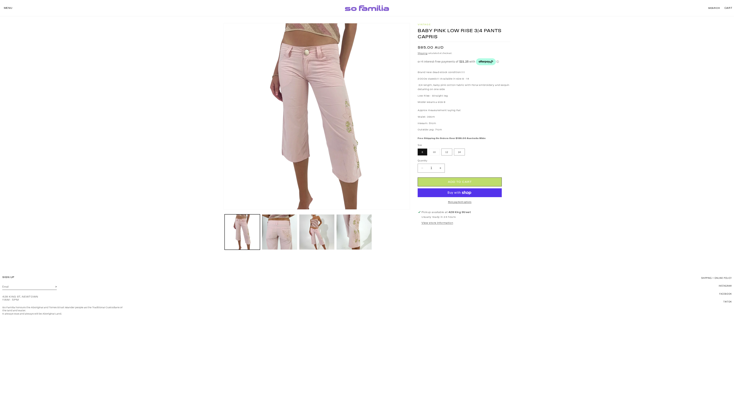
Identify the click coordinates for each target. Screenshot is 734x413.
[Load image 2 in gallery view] (279, 232)
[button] (8, 8)
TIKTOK (727, 301)
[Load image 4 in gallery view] (354, 232)
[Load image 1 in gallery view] (242, 232)
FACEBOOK (725, 293)
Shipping (422, 53)
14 (459, 152)
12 (446, 152)
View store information (437, 223)
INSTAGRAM (725, 285)
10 (436, 152)
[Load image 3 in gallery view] (317, 232)
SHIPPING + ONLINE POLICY (716, 278)
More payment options (460, 201)
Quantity (422, 160)
